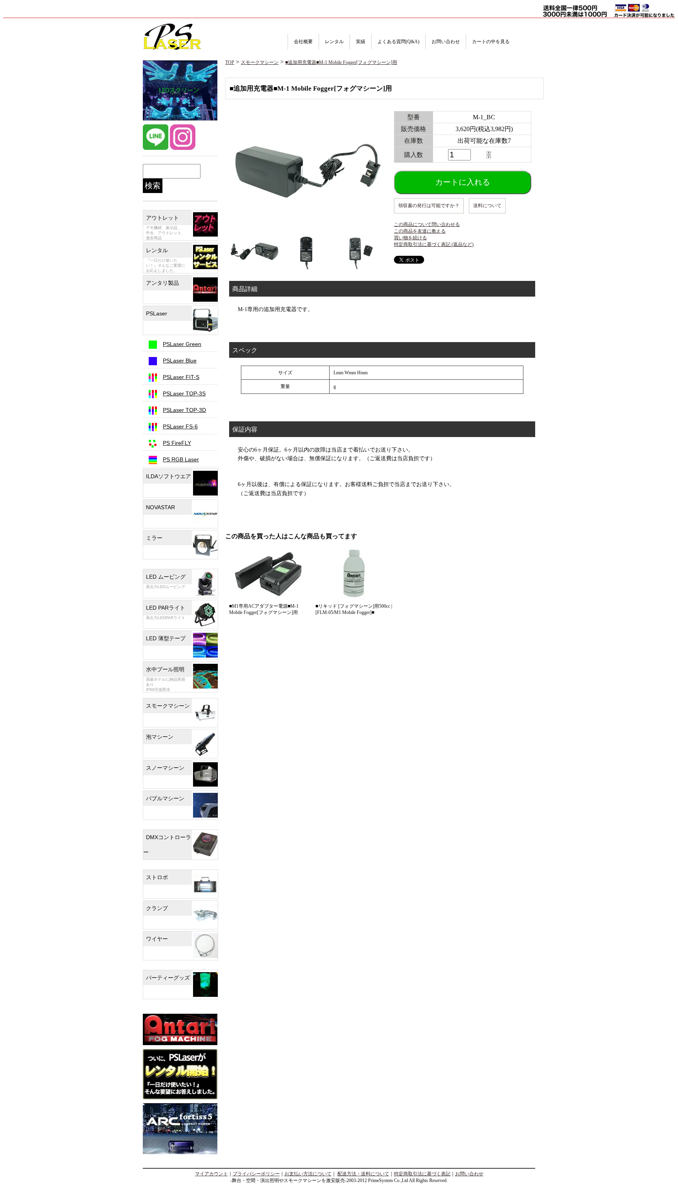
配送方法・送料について (363, 1174)
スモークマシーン (260, 62)
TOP (229, 62)
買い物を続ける (410, 237)
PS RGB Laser (181, 459)
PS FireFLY (177, 443)
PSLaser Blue (180, 360)
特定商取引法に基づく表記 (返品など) (434, 244)
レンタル (334, 41)
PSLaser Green (182, 344)
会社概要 (303, 41)
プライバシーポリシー (256, 1174)
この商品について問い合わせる (427, 224)
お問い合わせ (446, 41)
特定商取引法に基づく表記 (422, 1174)
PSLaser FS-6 (180, 426)
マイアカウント (211, 1174)
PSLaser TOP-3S (184, 393)
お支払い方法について (308, 1174)
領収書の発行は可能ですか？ (428, 205)
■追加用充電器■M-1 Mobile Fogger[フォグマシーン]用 (341, 62)
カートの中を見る (491, 41)
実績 (360, 41)
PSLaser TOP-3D (184, 410)
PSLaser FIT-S (181, 377)
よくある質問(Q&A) (398, 41)
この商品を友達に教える (420, 231)
